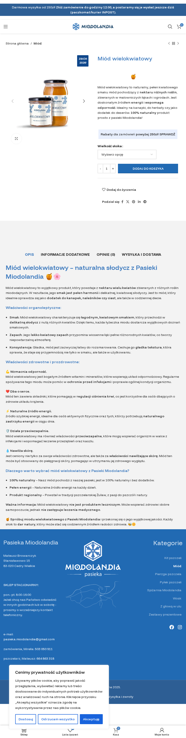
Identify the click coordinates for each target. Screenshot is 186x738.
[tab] (29, 254)
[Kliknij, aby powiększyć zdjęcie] (16, 139)
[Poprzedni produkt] (169, 43)
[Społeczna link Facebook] (122, 202)
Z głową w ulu (170, 606)
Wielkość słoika (110, 146)
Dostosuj (26, 719)
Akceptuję (91, 719)
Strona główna (17, 43)
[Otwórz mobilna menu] (5, 26)
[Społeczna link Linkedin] (139, 202)
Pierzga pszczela (168, 574)
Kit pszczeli (172, 558)
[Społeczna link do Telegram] (145, 202)
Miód (38, 43)
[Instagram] (180, 627)
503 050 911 (44, 649)
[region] (59, 697)
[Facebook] (171, 627)
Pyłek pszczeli (170, 582)
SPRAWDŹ (167, 134)
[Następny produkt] (178, 43)
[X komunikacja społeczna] (128, 202)
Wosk (177, 598)
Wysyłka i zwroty (120, 697)
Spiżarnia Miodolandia (164, 590)
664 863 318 (45, 658)
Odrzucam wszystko (58, 719)
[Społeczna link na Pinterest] (134, 202)
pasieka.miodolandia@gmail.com (29, 639)
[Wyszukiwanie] (170, 26)
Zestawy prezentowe (165, 614)
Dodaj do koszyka (148, 168)
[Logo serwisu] (93, 26)
